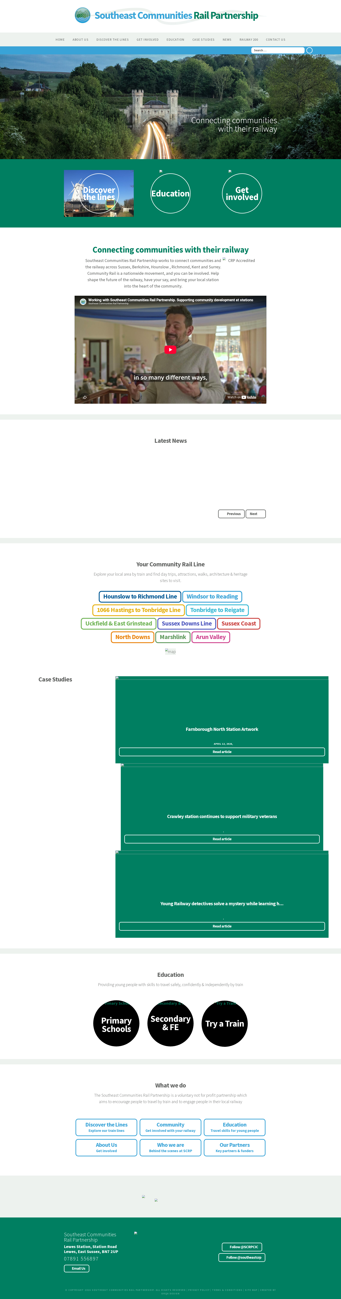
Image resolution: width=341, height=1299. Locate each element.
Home (60, 40)
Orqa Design (170, 1293)
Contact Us (275, 40)
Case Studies (204, 40)
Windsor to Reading (212, 596)
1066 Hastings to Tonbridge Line (138, 610)
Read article (189, 513)
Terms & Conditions (227, 1290)
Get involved (148, 40)
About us (80, 40)
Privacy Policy (198, 1290)
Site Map (251, 1290)
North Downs (132, 637)
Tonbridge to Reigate (217, 610)
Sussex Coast (238, 623)
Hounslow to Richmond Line (140, 596)
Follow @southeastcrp (243, 1257)
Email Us (78, 1268)
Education (176, 40)
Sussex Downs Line (187, 623)
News (227, 40)
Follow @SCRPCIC (244, 1246)
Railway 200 (249, 40)
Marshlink (173, 637)
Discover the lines (112, 40)
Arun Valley (211, 637)
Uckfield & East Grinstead (118, 623)
